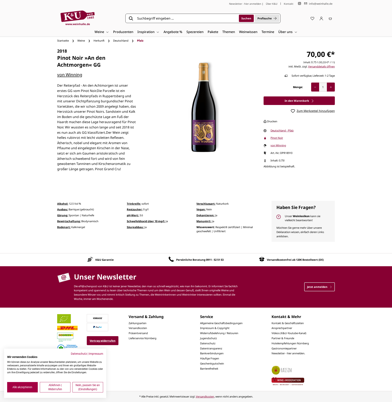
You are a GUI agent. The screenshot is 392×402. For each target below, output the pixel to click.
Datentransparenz (211, 348)
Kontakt (288, 4)
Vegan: (201, 209)
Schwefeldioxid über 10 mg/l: (146, 221)
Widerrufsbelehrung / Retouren (219, 333)
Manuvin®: (203, 221)
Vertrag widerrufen (103, 340)
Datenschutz (207, 343)
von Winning (69, 74)
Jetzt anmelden (317, 287)
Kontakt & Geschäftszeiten (288, 323)
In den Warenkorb (297, 101)
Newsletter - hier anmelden (245, 4)
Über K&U (271, 4)
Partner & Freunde (283, 338)
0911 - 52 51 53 (215, 260)
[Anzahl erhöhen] (331, 87)
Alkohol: (62, 203)
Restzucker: (135, 209)
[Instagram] (299, 3)
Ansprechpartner (282, 328)
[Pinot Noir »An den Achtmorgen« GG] (203, 112)
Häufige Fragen (209, 358)
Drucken (271, 121)
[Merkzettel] (312, 18)
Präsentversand (138, 333)
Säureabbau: (135, 227)
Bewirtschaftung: (69, 221)
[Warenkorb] (330, 18)
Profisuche (264, 18)
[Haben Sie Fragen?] (303, 221)
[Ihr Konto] (321, 18)
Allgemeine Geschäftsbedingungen (221, 323)
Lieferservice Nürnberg (142, 338)
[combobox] (186, 18)
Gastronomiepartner (284, 348)
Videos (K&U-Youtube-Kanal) (289, 333)
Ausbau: (62, 209)
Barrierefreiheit (209, 368)
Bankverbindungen (212, 353)
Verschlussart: (205, 203)
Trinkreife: (134, 203)
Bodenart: (64, 227)
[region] (203, 112)
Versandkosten (138, 328)
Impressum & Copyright (214, 328)
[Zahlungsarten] (97, 318)
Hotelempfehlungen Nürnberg (290, 343)
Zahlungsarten (137, 323)
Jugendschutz (208, 338)
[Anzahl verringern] (315, 87)
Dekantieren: (205, 215)
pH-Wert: (133, 215)
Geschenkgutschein (212, 363)
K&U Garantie (104, 260)
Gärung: (62, 215)
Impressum (96, 353)
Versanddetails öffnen (321, 66)
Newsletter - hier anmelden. (288, 353)
